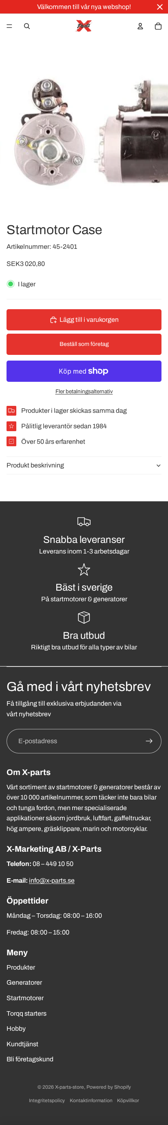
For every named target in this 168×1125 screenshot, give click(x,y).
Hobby (16, 1028)
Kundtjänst (22, 1044)
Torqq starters (26, 1013)
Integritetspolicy (47, 1100)
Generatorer (24, 982)
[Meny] (9, 26)
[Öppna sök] (27, 26)
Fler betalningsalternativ (84, 391)
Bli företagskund (30, 1059)
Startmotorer (25, 997)
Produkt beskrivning (35, 465)
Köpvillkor (128, 1100)
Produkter (21, 967)
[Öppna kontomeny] (140, 26)
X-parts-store (69, 1087)
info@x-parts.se (52, 880)
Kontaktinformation (91, 1100)
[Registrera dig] (149, 741)
